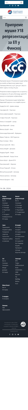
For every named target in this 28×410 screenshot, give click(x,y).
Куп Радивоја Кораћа (19, 244)
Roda (16, 268)
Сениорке (18, 203)
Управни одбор (7, 229)
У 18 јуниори (6, 210)
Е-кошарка (5, 299)
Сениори (5, 203)
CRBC (16, 272)
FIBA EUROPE (6, 310)
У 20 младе (18, 205)
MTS (16, 261)
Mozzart (17, 274)
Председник (6, 227)
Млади (4, 268)
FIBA (3, 308)
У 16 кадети (5, 214)
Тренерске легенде (18, 249)
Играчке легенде (20, 252)
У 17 (3, 212)
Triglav (17, 263)
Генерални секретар (5, 233)
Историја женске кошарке (20, 233)
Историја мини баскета (19, 238)
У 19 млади (5, 207)
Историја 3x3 (19, 241)
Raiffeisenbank (19, 265)
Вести (4, 201)
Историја (5, 219)
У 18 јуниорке (19, 210)
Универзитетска (7, 217)
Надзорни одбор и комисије (7, 240)
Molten (17, 281)
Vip (16, 277)
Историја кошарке (18, 228)
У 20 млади (5, 205)
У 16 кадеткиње (20, 212)
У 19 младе (18, 207)
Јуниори (4, 270)
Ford (16, 283)
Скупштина (5, 236)
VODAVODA (18, 270)
